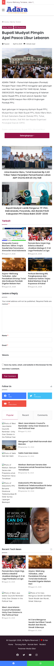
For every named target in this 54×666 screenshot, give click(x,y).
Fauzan (6, 44)
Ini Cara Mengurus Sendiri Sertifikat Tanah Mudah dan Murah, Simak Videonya (39, 623)
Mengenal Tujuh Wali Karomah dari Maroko (35, 442)
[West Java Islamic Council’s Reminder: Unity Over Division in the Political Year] (9, 430)
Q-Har (45, 640)
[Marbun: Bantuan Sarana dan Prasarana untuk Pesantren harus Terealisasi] (9, 471)
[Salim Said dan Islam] (9, 457)
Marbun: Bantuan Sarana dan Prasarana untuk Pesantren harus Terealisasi (34, 467)
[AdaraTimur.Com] (17, 10)
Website (5, 355)
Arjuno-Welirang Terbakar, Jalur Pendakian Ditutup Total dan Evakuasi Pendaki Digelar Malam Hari (14, 278)
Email (5, 345)
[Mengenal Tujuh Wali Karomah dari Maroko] (9, 445)
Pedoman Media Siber (27, 649)
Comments (42, 415)
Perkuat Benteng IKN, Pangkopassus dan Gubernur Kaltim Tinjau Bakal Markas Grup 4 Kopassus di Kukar (39, 278)
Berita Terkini (15, 22)
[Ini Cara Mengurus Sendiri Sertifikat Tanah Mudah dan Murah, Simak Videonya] (40, 604)
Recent (25, 415)
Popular (10, 415)
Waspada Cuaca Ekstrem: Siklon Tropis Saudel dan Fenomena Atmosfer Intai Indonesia (14, 247)
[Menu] (3, 11)
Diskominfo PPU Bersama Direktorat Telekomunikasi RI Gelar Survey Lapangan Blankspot (35, 485)
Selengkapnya (26, 135)
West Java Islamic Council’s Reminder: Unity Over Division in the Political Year (33, 426)
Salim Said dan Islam (28, 453)
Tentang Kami (20, 644)
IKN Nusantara (20, 27)
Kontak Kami (33, 644)
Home (6, 22)
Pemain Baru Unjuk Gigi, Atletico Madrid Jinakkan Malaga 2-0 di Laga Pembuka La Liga (39, 247)
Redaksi (42, 644)
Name (5, 335)
